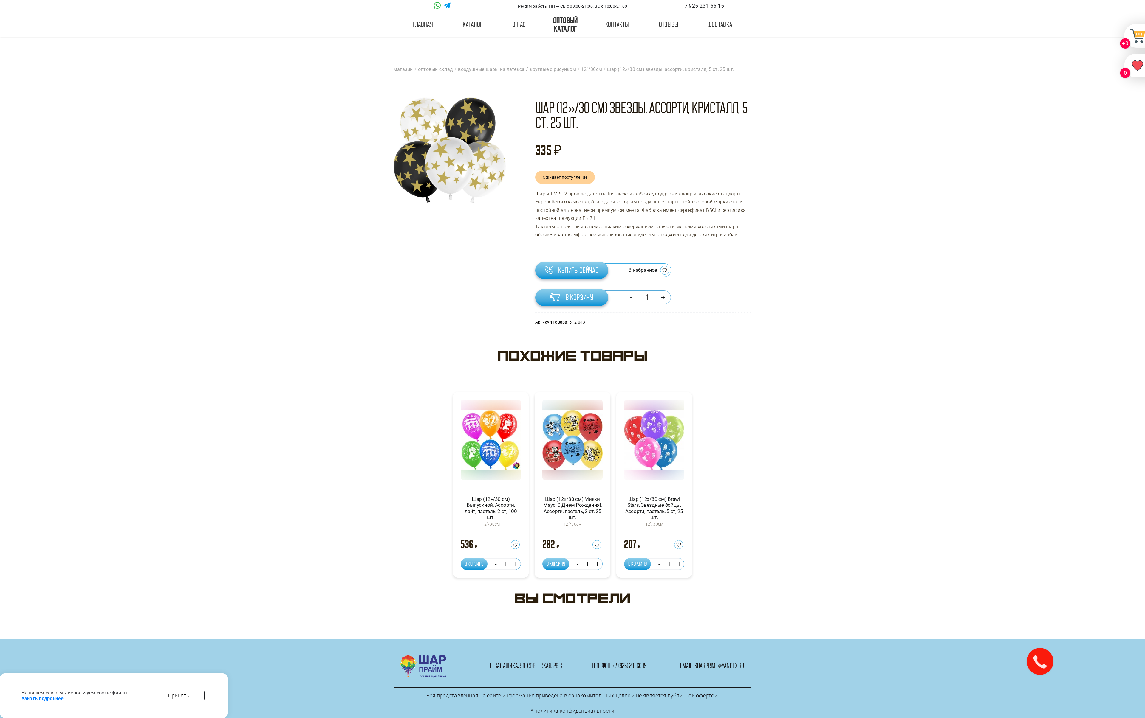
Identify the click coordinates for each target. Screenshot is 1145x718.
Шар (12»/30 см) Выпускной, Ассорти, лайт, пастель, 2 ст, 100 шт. (491, 508)
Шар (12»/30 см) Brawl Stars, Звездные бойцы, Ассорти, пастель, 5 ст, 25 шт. (654, 508)
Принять (178, 695)
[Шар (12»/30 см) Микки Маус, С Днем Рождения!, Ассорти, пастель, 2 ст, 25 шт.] (572, 442)
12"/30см (491, 524)
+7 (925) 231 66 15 (629, 666)
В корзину (580, 297)
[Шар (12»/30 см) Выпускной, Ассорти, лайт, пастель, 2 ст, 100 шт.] (490, 442)
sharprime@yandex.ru (719, 666)
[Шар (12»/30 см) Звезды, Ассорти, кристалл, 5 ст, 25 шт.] (450, 150)
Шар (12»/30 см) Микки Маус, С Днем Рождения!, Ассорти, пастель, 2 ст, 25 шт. (572, 508)
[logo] (423, 657)
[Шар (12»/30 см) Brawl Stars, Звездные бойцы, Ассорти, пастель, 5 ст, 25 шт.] (654, 442)
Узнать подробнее (42, 698)
